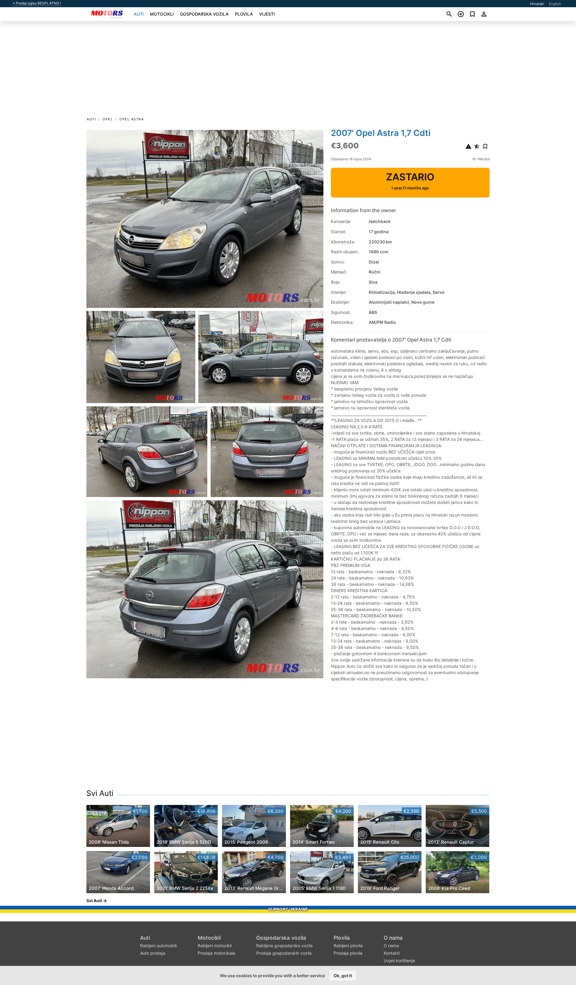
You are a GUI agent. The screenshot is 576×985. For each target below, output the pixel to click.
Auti (139, 14)
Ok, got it (343, 975)
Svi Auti (99, 793)
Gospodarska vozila (204, 14)
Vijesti (267, 14)
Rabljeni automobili (158, 945)
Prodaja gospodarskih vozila (284, 953)
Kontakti (392, 953)
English (555, 4)
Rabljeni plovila (348, 945)
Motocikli (162, 14)
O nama (393, 938)
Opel (108, 119)
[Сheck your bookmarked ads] (472, 14)
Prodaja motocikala (216, 953)
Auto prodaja (152, 953)
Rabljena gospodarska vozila (284, 945)
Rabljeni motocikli (215, 945)
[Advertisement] (288, 71)
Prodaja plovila (348, 953)
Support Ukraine (288, 909)
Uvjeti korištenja (399, 960)
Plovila (244, 14)
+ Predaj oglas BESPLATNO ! (37, 3)
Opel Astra (131, 119)
